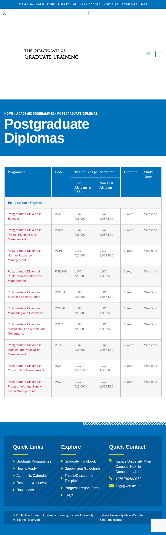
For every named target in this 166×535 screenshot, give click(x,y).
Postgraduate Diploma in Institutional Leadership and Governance (27, 328)
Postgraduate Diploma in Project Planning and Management (25, 234)
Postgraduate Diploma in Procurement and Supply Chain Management (25, 386)
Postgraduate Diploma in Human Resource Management (25, 255)
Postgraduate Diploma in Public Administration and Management (25, 276)
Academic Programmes (35, 114)
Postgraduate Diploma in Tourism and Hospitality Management (25, 349)
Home (8, 114)
